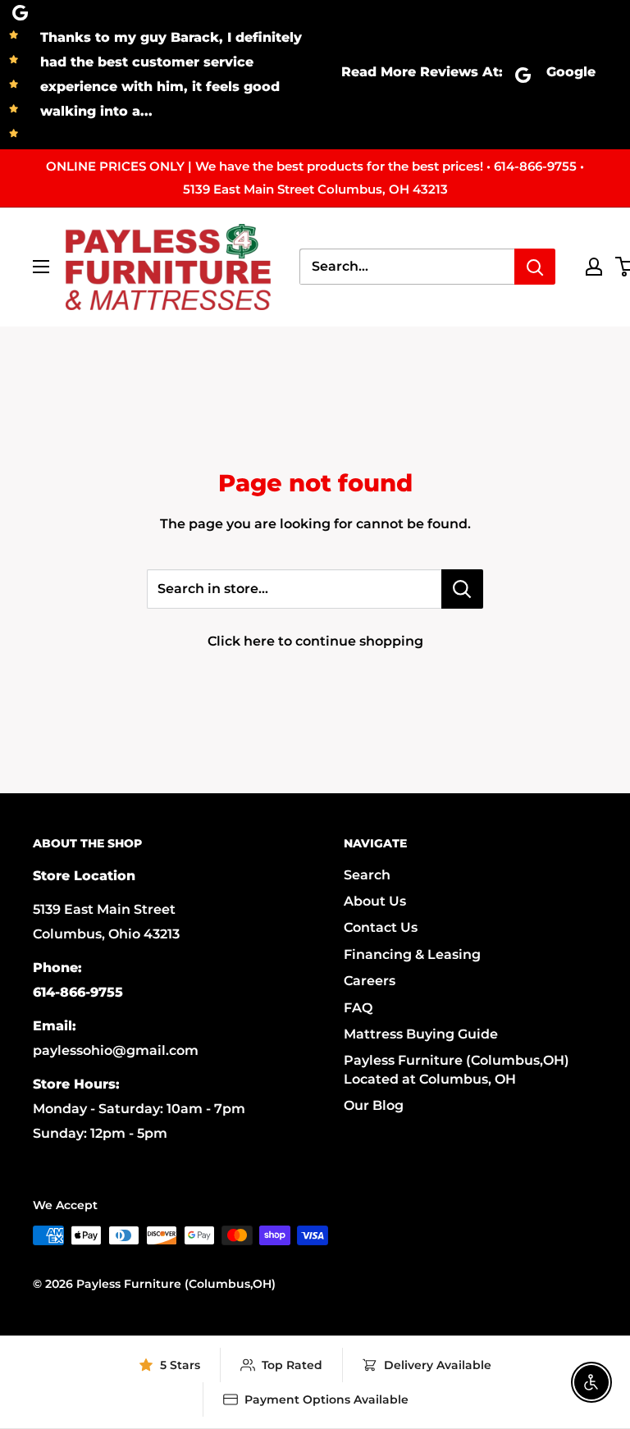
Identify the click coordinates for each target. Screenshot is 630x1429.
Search (367, 875)
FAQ (358, 1008)
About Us (375, 901)
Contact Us (381, 927)
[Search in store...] (462, 589)
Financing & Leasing (412, 954)
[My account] (594, 267)
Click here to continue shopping (315, 641)
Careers (369, 980)
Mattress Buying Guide (421, 1034)
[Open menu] (41, 266)
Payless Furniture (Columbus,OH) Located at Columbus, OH (456, 1069)
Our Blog (374, 1105)
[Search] (534, 267)
